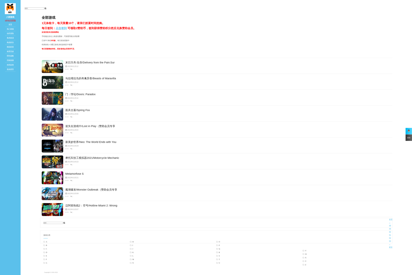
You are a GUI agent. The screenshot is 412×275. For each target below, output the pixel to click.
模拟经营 (10, 47)
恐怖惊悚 (10, 60)
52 (390, 238)
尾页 (390, 247)
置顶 (408, 138)
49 (390, 229)
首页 (10, 24)
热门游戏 (10, 29)
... (389, 222)
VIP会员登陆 (10, 20)
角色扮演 (10, 38)
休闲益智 (10, 65)
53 (390, 241)
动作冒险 (10, 33)
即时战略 (10, 56)
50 (390, 232)
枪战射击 (10, 42)
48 (390, 226)
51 (390, 235)
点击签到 (61, 28)
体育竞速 (10, 51)
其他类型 (10, 69)
